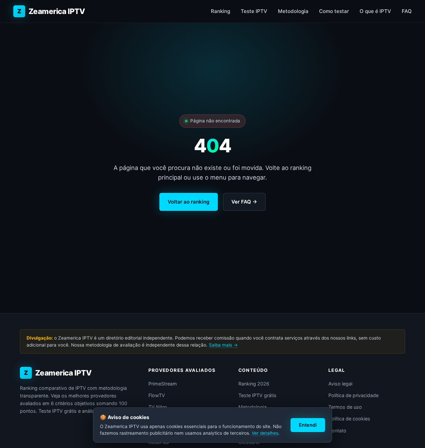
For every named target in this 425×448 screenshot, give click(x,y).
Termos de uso (345, 407)
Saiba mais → (223, 345)
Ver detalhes (265, 433)
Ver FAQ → (244, 202)
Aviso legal (340, 383)
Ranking (220, 11)
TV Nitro (157, 407)
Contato (337, 430)
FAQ (407, 11)
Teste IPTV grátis (257, 395)
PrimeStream (162, 383)
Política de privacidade (353, 395)
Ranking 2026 (253, 383)
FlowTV (156, 395)
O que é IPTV (375, 11)
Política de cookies (349, 418)
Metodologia (293, 11)
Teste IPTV (254, 11)
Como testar (334, 11)
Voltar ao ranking (189, 202)
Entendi (308, 425)
